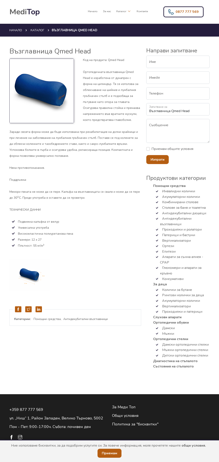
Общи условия (125, 415)
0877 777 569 (187, 11)
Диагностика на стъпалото (175, 361)
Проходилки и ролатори (181, 229)
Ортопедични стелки (170, 339)
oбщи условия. (194, 446)
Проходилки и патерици (181, 311)
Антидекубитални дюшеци (183, 213)
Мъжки (167, 333)
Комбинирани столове (179, 202)
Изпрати (157, 159)
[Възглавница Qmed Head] (44, 91)
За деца (160, 284)
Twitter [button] (28, 309)
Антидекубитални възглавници (85, 319)
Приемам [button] (109, 453)
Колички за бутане (176, 289)
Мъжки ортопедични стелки (184, 350)
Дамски (168, 328)
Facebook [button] (18, 309)
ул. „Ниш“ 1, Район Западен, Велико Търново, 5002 (56, 418)
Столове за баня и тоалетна (183, 207)
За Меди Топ (124, 407)
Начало (93, 11)
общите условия (180, 149)
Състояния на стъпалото (173, 366)
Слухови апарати (167, 317)
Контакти (142, 11)
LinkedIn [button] (39, 309)
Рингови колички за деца (182, 295)
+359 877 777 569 (26, 409)
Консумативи (172, 279)
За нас (107, 11)
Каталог (121, 11)
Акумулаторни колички (180, 196)
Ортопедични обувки (171, 322)
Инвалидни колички (178, 191)
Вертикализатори (176, 240)
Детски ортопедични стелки (184, 355)
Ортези (167, 246)
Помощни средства (47, 319)
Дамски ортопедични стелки (185, 344)
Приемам (172, 149)
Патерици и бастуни (178, 235)
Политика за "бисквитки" (135, 424)
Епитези (168, 251)
